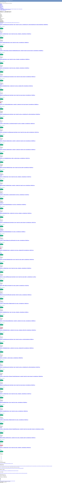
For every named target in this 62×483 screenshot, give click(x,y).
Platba (9, 470)
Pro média (16, 473)
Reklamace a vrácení (7, 470)
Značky (5, 473)
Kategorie (2, 9)
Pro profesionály (13, 473)
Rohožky (1, 463)
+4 (0, 31)
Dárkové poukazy (8, 473)
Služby (0, 473)
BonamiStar (26, 473)
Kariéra (10, 473)
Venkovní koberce (7, 463)
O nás (4, 473)
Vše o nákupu (1, 470)
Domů (0, 9)
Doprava (4, 470)
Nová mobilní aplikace (22, 473)
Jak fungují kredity (16, 470)
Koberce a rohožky (5, 9)
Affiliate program (18, 473)
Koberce (10, 9)
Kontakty (2, 473)
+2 (0, 92)
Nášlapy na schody (11, 463)
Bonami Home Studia (12, 470)
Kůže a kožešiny (3, 463)
